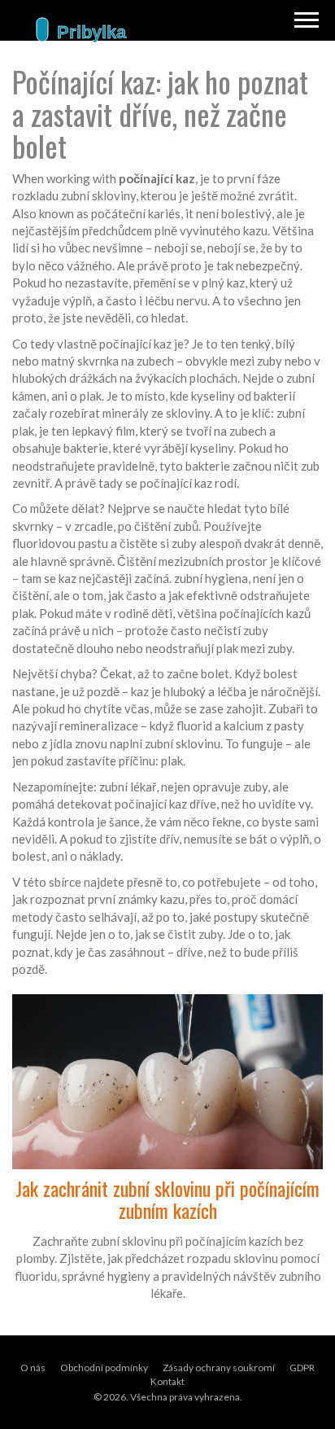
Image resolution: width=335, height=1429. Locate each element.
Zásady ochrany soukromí (219, 1367)
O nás (33, 1367)
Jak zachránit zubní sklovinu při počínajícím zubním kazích (167, 1199)
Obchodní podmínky (104, 1367)
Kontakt (167, 1381)
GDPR (302, 1367)
